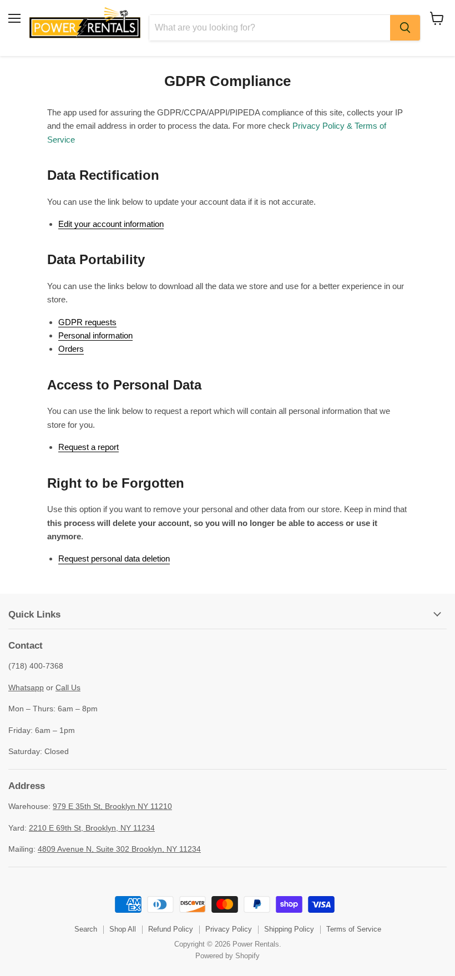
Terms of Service (353, 929)
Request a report (88, 447)
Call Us (67, 687)
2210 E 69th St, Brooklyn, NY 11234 (92, 827)
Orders (71, 348)
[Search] (405, 28)
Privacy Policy (228, 929)
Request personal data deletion (114, 558)
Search (85, 929)
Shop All (122, 929)
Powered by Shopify (227, 956)
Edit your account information (111, 224)
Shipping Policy (289, 929)
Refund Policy (170, 929)
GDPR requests (87, 322)
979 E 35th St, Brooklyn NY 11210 (112, 806)
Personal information (95, 335)
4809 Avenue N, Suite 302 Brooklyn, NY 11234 (119, 848)
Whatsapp (26, 687)
